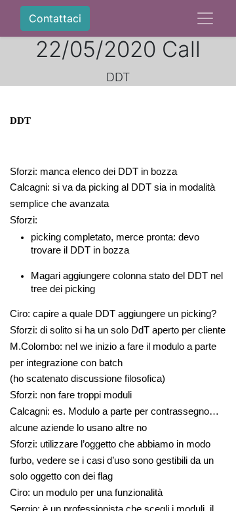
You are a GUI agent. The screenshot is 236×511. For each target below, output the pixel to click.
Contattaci (55, 18)
